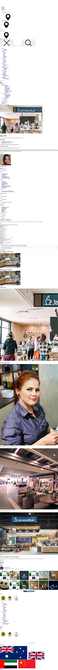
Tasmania (6, 90)
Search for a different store (5, 20)
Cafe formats (7, 97)
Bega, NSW (3, 181)
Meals (4, 609)
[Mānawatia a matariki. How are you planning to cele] (53, 585)
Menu (2, 6)
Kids (4, 54)
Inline (6, 100)
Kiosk (6, 99)
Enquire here (3, 102)
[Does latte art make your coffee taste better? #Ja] (53, 575)
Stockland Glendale (4, 182)
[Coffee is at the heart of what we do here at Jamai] (43, 575)
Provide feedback (5, 78)
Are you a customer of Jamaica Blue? (7, 248)
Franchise (4, 73)
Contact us (4, 62)
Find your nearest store (6, 623)
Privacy (4, 76)
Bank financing (7, 96)
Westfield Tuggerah (4, 196)
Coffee (3, 48)
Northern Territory (7, 89)
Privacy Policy (8, 668)
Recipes (4, 72)
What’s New (5, 69)
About (2, 58)
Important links (4, 74)
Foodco (4, 615)
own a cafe (3, 66)
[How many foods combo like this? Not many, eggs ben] (14, 575)
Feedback (1, 669)
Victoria (6, 87)
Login (4, 65)
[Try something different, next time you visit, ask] (4, 575)
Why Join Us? (4, 93)
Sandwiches (5, 56)
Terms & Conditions (6, 75)
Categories (4, 603)
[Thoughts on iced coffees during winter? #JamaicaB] (24, 585)
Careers (4, 61)
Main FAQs (5, 60)
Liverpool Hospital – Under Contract (7, 202)
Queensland (6, 85)
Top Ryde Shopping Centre (5, 176)
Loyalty (3, 63)
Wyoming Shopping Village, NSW (6, 186)
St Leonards (3, 175)
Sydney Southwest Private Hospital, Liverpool (8, 191)
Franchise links (2, 83)
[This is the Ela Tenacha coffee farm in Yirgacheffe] (43, 585)
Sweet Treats (5, 57)
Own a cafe (3, 8)
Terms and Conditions (3, 668)
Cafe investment (7, 94)
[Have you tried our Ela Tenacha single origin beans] (14, 585)
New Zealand (3, 215)
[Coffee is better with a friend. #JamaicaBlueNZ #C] (34, 585)
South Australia (7, 88)
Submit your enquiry (2, 249)
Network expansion (7, 95)
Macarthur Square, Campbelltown (6, 178)
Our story (4, 612)
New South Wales (7, 86)
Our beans (4, 49)
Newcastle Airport (4, 187)
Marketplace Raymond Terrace (6, 185)
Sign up (4, 64)
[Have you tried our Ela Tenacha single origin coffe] (34, 575)
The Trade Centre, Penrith (5, 177)
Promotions (4, 71)
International (6, 92)
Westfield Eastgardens (5, 174)
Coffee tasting (5, 50)
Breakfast (4, 52)
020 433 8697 (3, 103)
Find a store (3, 77)
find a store (3, 9)
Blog (4, 59)
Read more (1, 168)
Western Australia (4, 212)
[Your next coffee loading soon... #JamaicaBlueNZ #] (24, 575)
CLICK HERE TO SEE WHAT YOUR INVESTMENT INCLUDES (9, 144)
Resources (6, 101)
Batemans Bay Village (5, 184)
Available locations (5, 67)
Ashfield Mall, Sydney (5, 173)
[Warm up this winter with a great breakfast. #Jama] (4, 585)
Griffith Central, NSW (5, 183)
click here (41, 221)
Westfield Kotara (4, 199)
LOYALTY (3, 7)
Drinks (4, 53)
